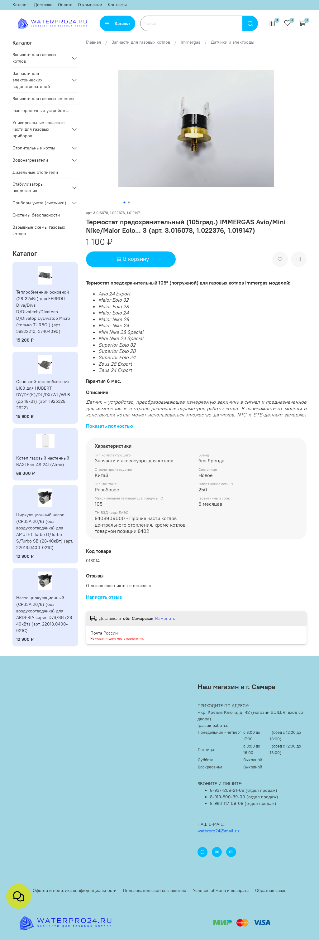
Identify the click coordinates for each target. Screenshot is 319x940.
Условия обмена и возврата (221, 890)
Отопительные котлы (33, 148)
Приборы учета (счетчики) (39, 203)
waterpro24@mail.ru (218, 831)
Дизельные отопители (35, 172)
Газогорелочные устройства (40, 110)
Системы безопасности (36, 215)
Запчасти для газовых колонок (43, 98)
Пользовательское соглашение (154, 890)
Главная (93, 42)
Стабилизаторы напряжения (28, 187)
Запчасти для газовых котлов (141, 42)
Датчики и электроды (232, 42)
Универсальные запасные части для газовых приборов (38, 129)
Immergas (190, 42)
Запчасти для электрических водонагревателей (31, 80)
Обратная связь (270, 890)
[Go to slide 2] (129, 202)
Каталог (20, 4)
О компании (90, 4)
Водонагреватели (30, 160)
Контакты (117, 4)
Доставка (43, 4)
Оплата (65, 4)
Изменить (165, 618)
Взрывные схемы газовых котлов (38, 230)
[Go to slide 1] (124, 202)
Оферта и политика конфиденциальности (75, 890)
